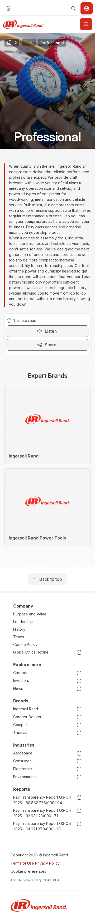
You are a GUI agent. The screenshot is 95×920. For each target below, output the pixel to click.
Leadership (23, 621)
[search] (73, 8)
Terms (18, 637)
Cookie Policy (25, 644)
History (19, 629)
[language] (8, 8)
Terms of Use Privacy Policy (35, 863)
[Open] (86, 24)
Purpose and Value (29, 614)
